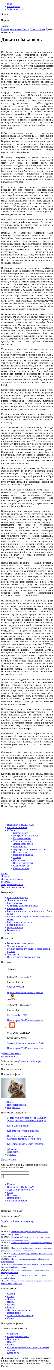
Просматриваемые (16, 1104)
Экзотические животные (14, 887)
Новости (11, 1342)
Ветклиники (13, 930)
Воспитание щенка (23, 854)
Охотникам (19, 860)
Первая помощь (15, 927)
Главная (5, 29)
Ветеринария (20, 846)
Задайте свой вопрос (31, 1061)
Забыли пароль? (15, 9)
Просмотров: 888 (16, 1020)
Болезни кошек (14, 908)
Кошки (4, 873)
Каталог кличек (21, 868)
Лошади (5, 876)
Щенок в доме (20, 852)
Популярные (13, 1107)
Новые (10, 1102)
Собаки (25, 29)
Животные (15, 29)
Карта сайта (13, 1353)
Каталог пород (20, 833)
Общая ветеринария (17, 897)
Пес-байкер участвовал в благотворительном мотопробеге (24, 1137)
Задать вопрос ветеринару (20, 1189)
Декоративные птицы (12, 879)
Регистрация (13, 6)
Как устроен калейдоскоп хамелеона (26, 1144)
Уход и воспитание (23, 841)
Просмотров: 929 (16, 1048)
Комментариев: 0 (34, 992)
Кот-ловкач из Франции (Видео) (23, 1131)
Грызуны (5, 881)
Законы (17, 857)
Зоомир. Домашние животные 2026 (25, 1043)
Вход (9, 3)
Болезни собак (14, 903)
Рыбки (10, 1307)
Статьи (10, 1318)
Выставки (12, 1195)
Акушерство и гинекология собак (30, 849)
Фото (10, 1192)
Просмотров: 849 (16, 992)
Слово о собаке (37, 29)
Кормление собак (22, 838)
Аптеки (11, 933)
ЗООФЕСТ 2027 (15, 987)
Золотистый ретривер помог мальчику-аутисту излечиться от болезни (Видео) (27, 1119)
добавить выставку (11, 1053)
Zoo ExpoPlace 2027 (17, 1015)
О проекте (12, 1333)
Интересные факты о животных (23, 957)
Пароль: (5, 20)
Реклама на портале (17, 827)
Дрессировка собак (23, 844)
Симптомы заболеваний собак (22, 905)
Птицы (10, 1302)
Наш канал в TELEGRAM (20, 824)
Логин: (4, 14)
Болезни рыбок (15, 924)
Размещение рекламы (18, 1336)
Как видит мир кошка (18, 1125)
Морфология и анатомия (25, 835)
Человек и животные (18, 946)
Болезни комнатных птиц (20, 922)
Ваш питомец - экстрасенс (20, 943)
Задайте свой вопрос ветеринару (18, 1221)
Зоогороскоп (13, 954)
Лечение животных (17, 900)
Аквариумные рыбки (12, 884)
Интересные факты (23, 863)
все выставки (8, 1056)
